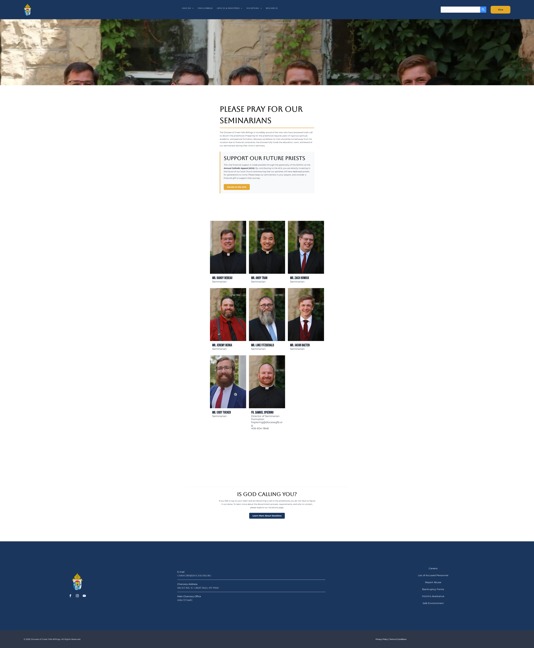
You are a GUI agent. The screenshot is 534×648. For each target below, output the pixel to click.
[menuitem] (188, 9)
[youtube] (84, 596)
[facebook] (70, 596)
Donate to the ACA (236, 187)
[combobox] (460, 10)
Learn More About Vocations (267, 515)
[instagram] (77, 596)
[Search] (483, 10)
